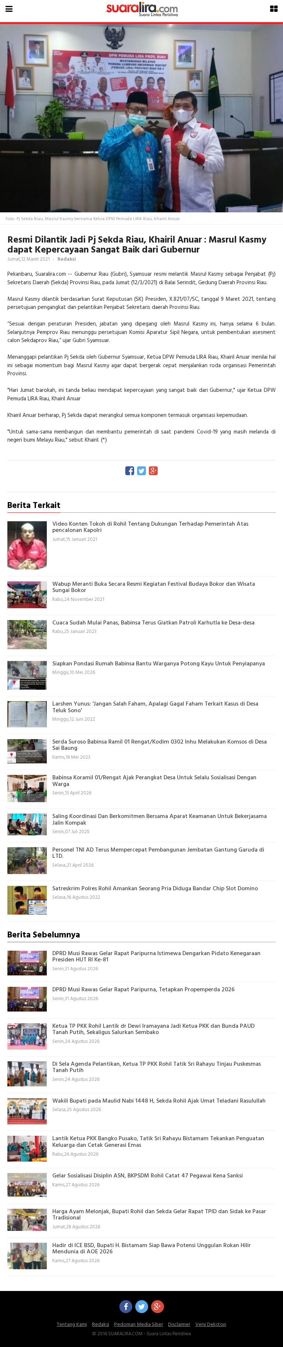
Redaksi (100, 1325)
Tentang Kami (72, 1325)
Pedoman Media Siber (138, 1325)
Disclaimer (179, 1325)
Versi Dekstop (210, 1325)
